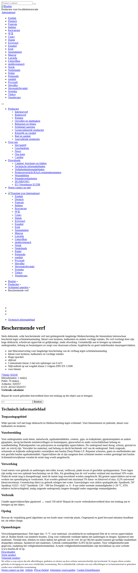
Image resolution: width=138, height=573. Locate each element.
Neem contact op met (19, 187)
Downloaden (8, 551)
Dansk (11, 39)
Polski (11, 73)
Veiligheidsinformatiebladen (29, 169)
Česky (11, 36)
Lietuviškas (14, 61)
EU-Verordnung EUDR (27, 184)
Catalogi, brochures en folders (31, 163)
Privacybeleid (41, 570)
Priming (19, 117)
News (18, 151)
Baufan (12, 281)
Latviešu (12, 58)
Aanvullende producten (27, 139)
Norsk (11, 67)
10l (16, 374)
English (12, 18)
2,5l (10, 374)
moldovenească (16, 64)
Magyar (12, 55)
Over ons (13, 142)
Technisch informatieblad (21, 319)
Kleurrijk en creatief (25, 133)
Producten (13, 108)
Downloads (14, 160)
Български (14, 30)
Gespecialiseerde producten (29, 130)
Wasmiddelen (22, 175)
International (8, 12)
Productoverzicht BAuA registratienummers (38, 172)
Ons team (20, 154)
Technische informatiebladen (30, 166)
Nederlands (14, 70)
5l (13, 374)
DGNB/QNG (22, 181)
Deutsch (12, 21)
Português (13, 76)
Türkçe (12, 94)
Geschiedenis (22, 148)
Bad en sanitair (23, 136)
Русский (13, 82)
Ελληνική (13, 42)
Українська (14, 97)
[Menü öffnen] (2, 104)
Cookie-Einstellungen (88, 570)
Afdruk (29, 570)
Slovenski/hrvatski (18, 88)
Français (12, 24)
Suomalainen (15, 51)
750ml (4, 374)
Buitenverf (20, 114)
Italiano (12, 27)
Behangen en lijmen (25, 124)
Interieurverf (21, 111)
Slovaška (13, 85)
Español (12, 45)
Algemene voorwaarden (62, 570)
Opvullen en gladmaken (27, 120)
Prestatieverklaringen (26, 178)
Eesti (10, 48)
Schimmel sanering (25, 127)
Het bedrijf (20, 145)
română (12, 79)
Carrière (19, 157)
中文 (10, 33)
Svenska (12, 91)
